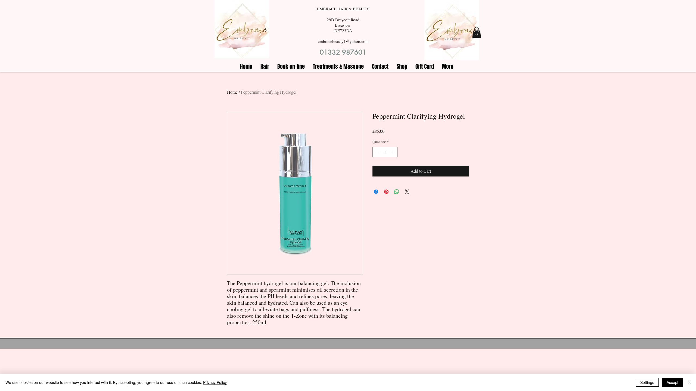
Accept (672, 382)
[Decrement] (376, 152)
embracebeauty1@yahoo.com (343, 41)
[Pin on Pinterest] (386, 191)
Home (232, 92)
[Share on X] (407, 191)
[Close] (689, 382)
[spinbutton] (385, 152)
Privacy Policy (215, 382)
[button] (476, 32)
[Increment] (393, 152)
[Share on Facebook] (376, 191)
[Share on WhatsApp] (396, 191)
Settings (647, 382)
